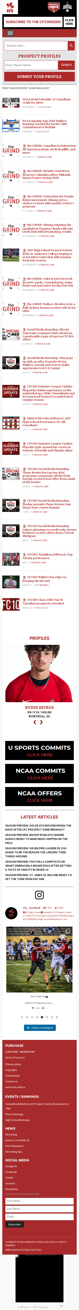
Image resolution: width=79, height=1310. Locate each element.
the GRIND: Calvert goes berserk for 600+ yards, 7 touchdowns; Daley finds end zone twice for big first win (47, 282)
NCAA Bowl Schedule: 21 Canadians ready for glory (46, 101)
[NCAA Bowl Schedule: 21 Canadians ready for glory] (11, 102)
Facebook (11, 1172)
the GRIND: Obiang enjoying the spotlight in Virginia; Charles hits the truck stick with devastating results (47, 228)
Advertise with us (15, 1087)
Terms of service (15, 1057)
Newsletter (11, 1189)
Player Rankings (14, 1114)
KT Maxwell (43, 585)
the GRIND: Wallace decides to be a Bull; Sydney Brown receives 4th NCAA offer (49, 307)
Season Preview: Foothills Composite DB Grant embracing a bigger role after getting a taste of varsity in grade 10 (38, 865)
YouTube (10, 1183)
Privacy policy (13, 1064)
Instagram (11, 1166)
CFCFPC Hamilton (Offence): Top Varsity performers (47, 556)
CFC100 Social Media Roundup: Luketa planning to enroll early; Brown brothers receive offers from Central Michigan (49, 531)
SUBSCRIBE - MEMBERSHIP (20, 1051)
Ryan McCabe (45, 156)
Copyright (11, 1070)
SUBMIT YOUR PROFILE (39, 76)
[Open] (39, 960)
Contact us (11, 1081)
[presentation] (35, 722)
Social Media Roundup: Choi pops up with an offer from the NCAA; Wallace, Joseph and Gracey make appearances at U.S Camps (47, 363)
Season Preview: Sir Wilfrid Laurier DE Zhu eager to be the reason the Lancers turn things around (36, 852)
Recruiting (11, 1134)
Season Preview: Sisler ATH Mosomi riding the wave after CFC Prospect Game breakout (38, 827)
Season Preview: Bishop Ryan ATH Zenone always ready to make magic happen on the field (36, 839)
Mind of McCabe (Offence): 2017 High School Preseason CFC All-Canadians (46, 422)
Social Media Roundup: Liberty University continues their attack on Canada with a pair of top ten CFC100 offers (48, 334)
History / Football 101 (17, 1140)
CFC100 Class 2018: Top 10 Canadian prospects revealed (43, 601)
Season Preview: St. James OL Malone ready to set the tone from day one (38, 877)
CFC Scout (45, 106)
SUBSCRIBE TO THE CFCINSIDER (33, 22)
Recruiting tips (13, 1151)
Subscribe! (14, 1224)
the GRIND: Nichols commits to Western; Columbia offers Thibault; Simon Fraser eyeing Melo (46, 174)
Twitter (9, 1177)
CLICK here (69, 22)
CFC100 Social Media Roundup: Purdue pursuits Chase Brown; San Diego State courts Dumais (46, 504)
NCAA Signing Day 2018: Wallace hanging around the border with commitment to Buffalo (44, 124)
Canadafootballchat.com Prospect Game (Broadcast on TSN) (37, 1106)
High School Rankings (17, 1120)
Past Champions (14, 1146)
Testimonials (12, 1075)
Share (27, 1307)
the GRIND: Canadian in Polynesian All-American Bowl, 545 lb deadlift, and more (49, 149)
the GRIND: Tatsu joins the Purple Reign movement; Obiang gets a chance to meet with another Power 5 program (48, 201)
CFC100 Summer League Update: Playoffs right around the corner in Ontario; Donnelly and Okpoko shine (47, 447)
